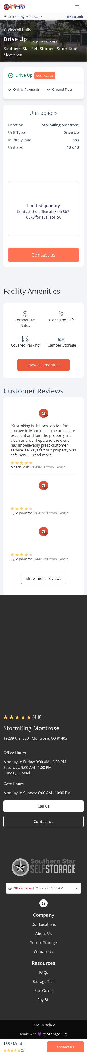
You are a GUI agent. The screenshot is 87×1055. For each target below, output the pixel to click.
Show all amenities (43, 365)
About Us (43, 933)
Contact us (44, 255)
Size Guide (44, 990)
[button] (43, 903)
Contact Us (43, 951)
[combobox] (43, 888)
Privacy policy (43, 1024)
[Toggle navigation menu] (79, 6)
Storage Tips (44, 981)
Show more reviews (43, 578)
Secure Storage (43, 942)
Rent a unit (74, 16)
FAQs (43, 972)
